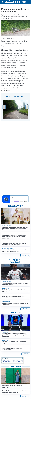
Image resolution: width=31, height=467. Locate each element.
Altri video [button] (26, 353)
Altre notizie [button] (25, 255)
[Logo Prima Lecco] (15, 2)
